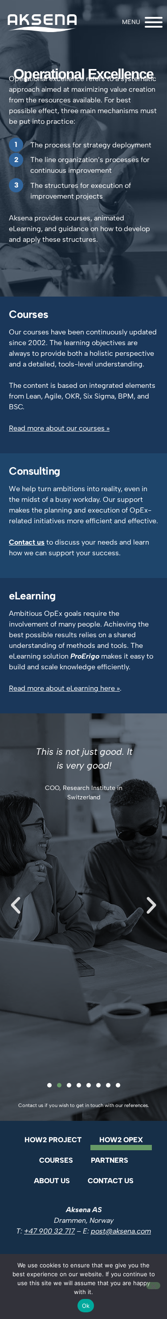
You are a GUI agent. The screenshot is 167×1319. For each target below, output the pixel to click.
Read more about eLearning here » (64, 688)
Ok (86, 1305)
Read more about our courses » (59, 428)
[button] (15, 905)
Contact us (111, 1181)
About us (52, 1181)
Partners (109, 1160)
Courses (56, 1160)
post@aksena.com (121, 1231)
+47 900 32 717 (49, 1231)
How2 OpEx (121, 1140)
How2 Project (52, 1140)
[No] (153, 1285)
